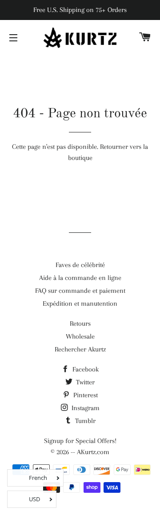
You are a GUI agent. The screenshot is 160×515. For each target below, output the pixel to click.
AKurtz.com (93, 452)
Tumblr (84, 421)
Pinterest (85, 395)
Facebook (85, 369)
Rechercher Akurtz (80, 349)
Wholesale (80, 336)
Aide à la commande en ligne (80, 278)
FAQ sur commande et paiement (80, 291)
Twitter (84, 382)
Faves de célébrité (80, 265)
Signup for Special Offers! (80, 441)
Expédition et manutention (80, 303)
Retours (80, 323)
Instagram (85, 408)
